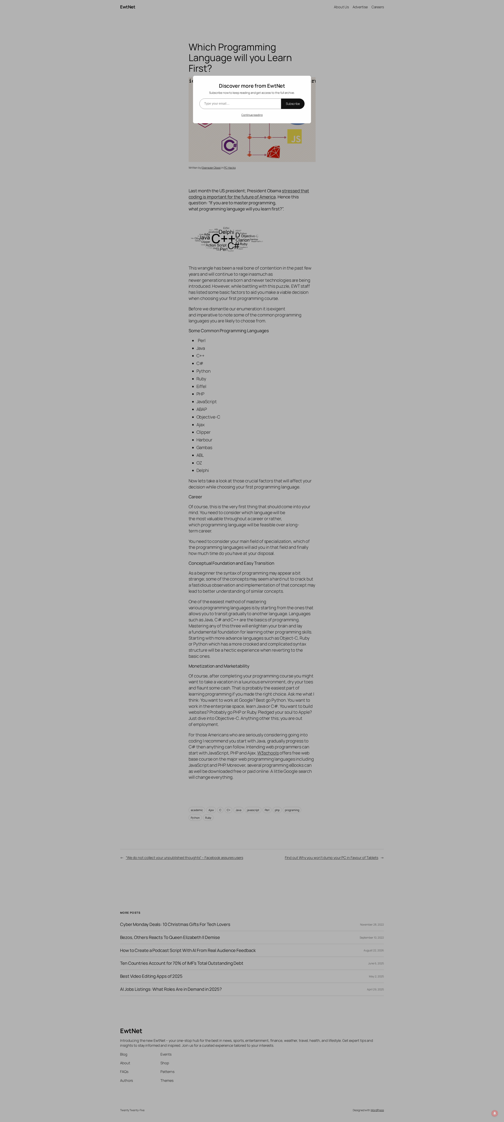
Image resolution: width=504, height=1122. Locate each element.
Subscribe (293, 103)
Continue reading (251, 115)
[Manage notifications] (495, 1113)
